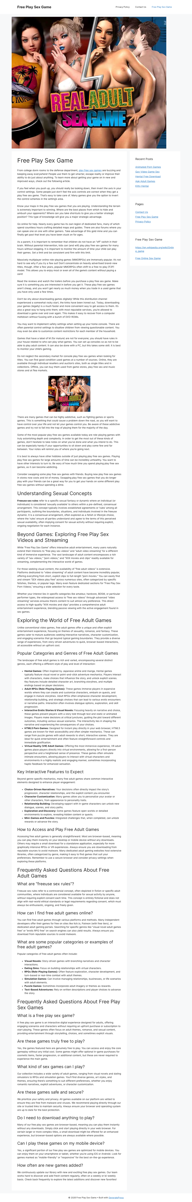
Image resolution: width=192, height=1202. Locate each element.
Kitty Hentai (142, 186)
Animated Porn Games (148, 167)
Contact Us (140, 7)
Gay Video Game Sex (147, 171)
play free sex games (90, 170)
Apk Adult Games (145, 181)
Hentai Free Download (148, 176)
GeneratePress (116, 1197)
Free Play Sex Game (34, 7)
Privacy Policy (123, 7)
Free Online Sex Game (148, 258)
